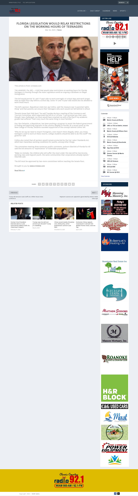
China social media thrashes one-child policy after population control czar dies (64, 224)
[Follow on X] (118, 493)
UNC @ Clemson (112, 161)
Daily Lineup (95, 11)
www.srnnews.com (37, 166)
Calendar (106, 11)
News (115, 11)
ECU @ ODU (111, 167)
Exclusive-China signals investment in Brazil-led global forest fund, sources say (85, 224)
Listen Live (81, 11)
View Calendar (105, 176)
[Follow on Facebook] (115, 493)
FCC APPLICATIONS (29, 2)
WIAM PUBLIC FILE (15, 2)
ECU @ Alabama (112, 137)
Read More (19, 170)
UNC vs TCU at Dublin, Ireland (117, 125)
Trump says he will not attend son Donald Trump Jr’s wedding (42, 223)
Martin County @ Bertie (115, 120)
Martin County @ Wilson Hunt (117, 131)
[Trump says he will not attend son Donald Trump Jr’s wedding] (42, 213)
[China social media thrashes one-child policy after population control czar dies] (64, 213)
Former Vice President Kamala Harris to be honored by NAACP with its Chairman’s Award (20, 224)
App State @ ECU (113, 148)
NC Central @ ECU (113, 172)
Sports (123, 11)
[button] (114, 43)
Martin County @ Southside (116, 142)
